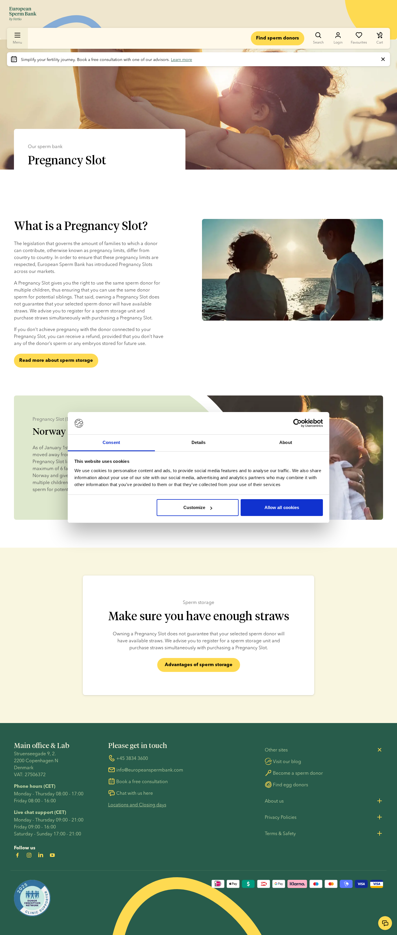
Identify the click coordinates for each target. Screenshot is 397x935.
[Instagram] (29, 855)
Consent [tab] (111, 442)
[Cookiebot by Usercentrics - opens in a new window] (297, 423)
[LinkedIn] (40, 855)
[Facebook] (17, 855)
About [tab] (285, 442)
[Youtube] (52, 855)
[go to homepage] (22, 14)
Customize (194, 507)
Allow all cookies (281, 507)
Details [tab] (199, 442)
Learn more (181, 59)
